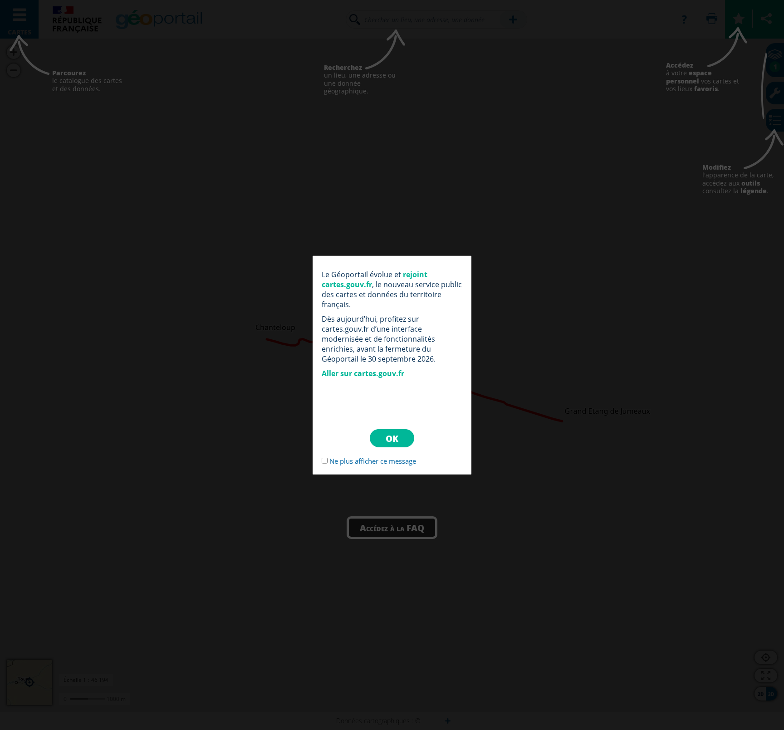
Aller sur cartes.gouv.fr (363, 373)
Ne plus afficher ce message (372, 460)
